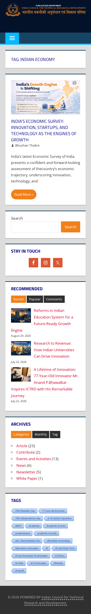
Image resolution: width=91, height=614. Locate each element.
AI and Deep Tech (64, 548)
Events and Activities (33, 458)
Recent (18, 299)
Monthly (41, 434)
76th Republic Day (25, 510)
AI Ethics (59, 555)
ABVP (18, 525)
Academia (34, 525)
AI (47, 548)
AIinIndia (58, 563)
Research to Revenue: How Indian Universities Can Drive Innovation (54, 350)
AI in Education (38, 563)
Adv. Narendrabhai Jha (27, 540)
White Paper (27, 478)
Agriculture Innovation (26, 548)
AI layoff (19, 570)
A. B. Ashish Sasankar (60, 518)
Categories (21, 434)
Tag (55, 434)
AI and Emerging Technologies (31, 555)
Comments (54, 299)
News (21, 465)
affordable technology (58, 540)
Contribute (25, 452)
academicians (22, 533)
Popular (35, 299)
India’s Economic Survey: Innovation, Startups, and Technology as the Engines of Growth (44, 130)
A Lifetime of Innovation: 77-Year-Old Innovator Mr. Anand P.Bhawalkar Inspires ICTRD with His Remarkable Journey (45, 382)
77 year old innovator (53, 510)
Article (21, 445)
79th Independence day (27, 518)
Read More (22, 194)
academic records (47, 533)
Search (17, 218)
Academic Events (56, 525)
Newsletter (26, 471)
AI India (19, 563)
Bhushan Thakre (27, 145)
